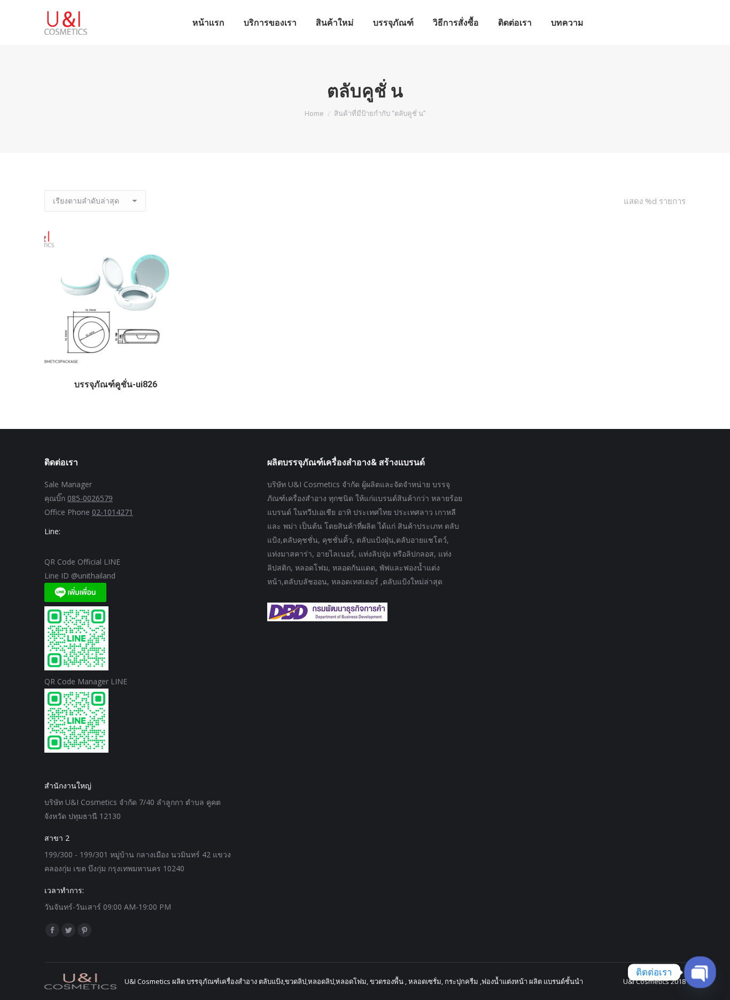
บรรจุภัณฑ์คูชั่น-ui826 (115, 384)
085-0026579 (90, 498)
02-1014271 (112, 512)
